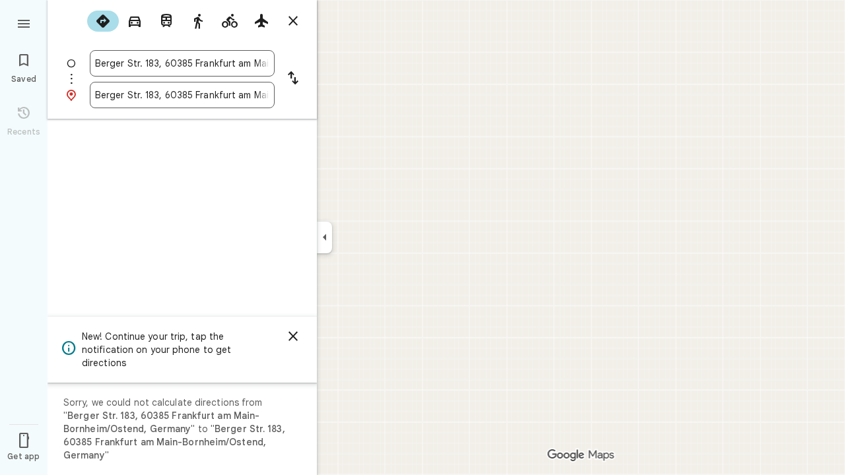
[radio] (103, 21)
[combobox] (182, 63)
